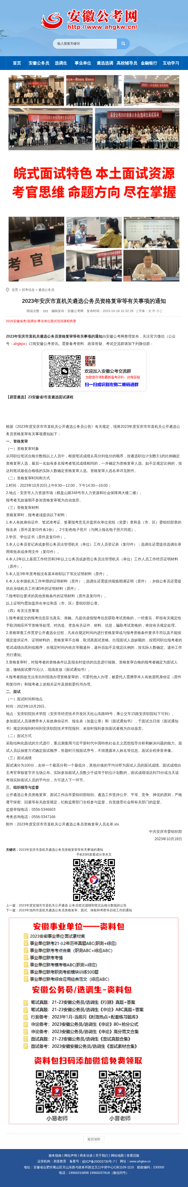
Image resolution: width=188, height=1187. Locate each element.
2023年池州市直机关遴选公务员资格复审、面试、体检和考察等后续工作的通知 (75, 910)
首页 (15, 290)
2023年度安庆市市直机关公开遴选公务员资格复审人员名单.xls (68, 824)
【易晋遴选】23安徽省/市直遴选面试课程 (39, 397)
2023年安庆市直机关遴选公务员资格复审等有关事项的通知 (61, 849)
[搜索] (123, 43)
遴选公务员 (46, 290)
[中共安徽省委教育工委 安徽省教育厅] (94, 20)
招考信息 (28, 290)
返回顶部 (93, 1139)
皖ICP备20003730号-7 (98, 1161)
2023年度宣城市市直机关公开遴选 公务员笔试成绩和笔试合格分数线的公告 (73, 905)
